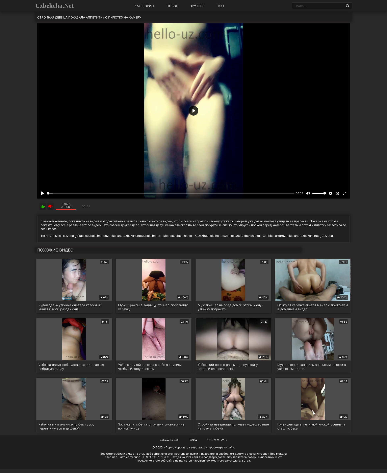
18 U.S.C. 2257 (217, 440)
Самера (327, 236)
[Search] (347, 6)
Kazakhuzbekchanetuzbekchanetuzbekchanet (227, 236)
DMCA (193, 440)
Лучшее (197, 6)
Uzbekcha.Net (54, 5)
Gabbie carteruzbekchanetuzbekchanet (291, 236)
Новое (172, 6)
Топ (220, 6)
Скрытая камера (62, 236)
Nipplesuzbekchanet (177, 236)
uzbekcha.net (169, 440)
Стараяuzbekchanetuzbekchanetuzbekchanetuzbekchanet (118, 236)
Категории (144, 6)
